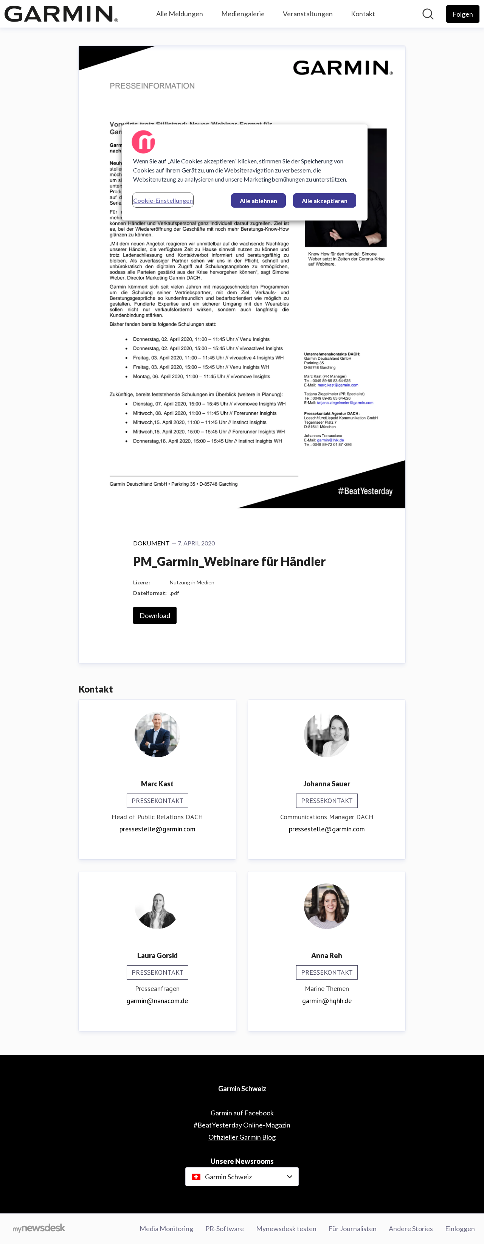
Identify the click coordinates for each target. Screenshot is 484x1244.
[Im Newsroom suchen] (428, 14)
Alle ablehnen (258, 200)
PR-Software (224, 1228)
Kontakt (363, 13)
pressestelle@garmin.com (157, 829)
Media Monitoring (166, 1228)
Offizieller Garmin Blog (242, 1137)
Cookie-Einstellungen (163, 200)
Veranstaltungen (308, 13)
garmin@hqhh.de (327, 1000)
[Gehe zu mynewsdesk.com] (39, 1229)
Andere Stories (411, 1228)
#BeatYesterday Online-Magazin (242, 1125)
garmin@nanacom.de (157, 1000)
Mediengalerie (243, 13)
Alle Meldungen (179, 13)
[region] (245, 172)
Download (155, 615)
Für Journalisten (353, 1228)
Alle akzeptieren (324, 200)
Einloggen (460, 1228)
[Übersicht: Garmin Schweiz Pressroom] (61, 14)
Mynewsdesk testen (286, 1228)
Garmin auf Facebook (242, 1113)
